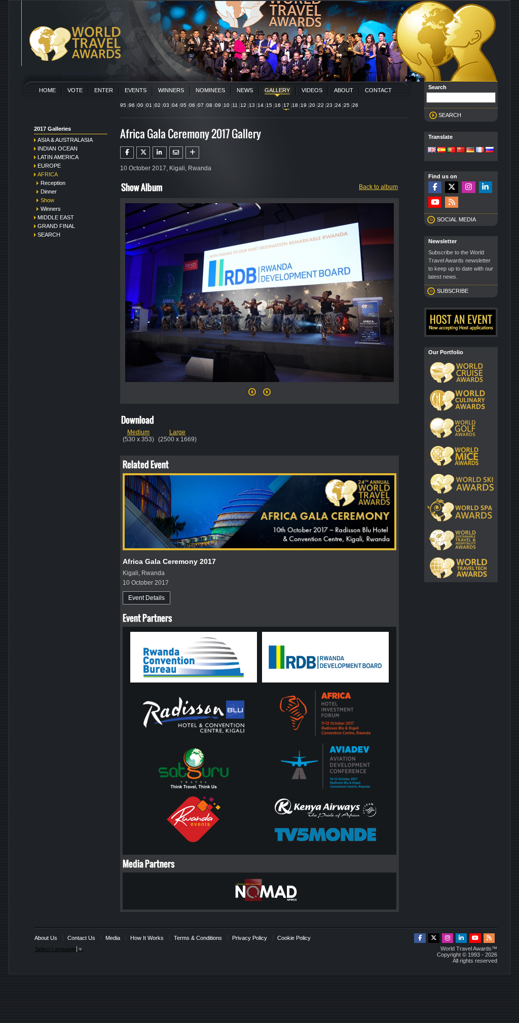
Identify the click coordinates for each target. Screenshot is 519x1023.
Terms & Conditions (198, 938)
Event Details (146, 597)
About (343, 90)
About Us (45, 938)
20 (312, 105)
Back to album (378, 187)
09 (218, 105)
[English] (432, 150)
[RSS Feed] (451, 202)
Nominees (210, 90)
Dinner (49, 191)
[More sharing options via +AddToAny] (192, 152)
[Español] (441, 150)
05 (183, 105)
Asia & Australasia (65, 140)
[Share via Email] (176, 152)
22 (321, 105)
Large (177, 432)
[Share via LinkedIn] (159, 152)
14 (260, 105)
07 (201, 105)
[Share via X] (143, 152)
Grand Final (56, 226)
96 (132, 105)
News (245, 90)
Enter (103, 90)
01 (149, 105)
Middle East (56, 217)
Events (135, 90)
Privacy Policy (249, 938)
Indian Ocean (58, 148)
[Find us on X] (451, 187)
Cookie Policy (294, 938)
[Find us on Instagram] (468, 187)
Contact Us (81, 938)
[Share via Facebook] (127, 152)
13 (252, 105)
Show (47, 200)
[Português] (451, 150)
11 (235, 105)
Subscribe (452, 291)
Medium (138, 432)
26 (355, 105)
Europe (49, 166)
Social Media (456, 219)
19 (304, 105)
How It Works (147, 938)
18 (295, 105)
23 (329, 105)
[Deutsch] (470, 150)
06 (192, 105)
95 (123, 105)
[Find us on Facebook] (434, 187)
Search (49, 235)
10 (227, 105)
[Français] (480, 150)
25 (347, 105)
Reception (53, 183)
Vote (75, 90)
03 (166, 105)
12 (243, 105)
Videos (312, 90)
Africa (48, 174)
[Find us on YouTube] (434, 202)
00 (140, 105)
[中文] (461, 150)
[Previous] (252, 394)
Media (112, 938)
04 (175, 105)
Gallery (277, 90)
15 (269, 105)
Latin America (58, 157)
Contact (378, 90)
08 (209, 105)
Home (47, 90)
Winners (171, 90)
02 (158, 105)
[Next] (259, 385)
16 (278, 105)
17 (286, 105)
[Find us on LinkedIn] (485, 187)
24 (338, 105)
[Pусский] (490, 150)
